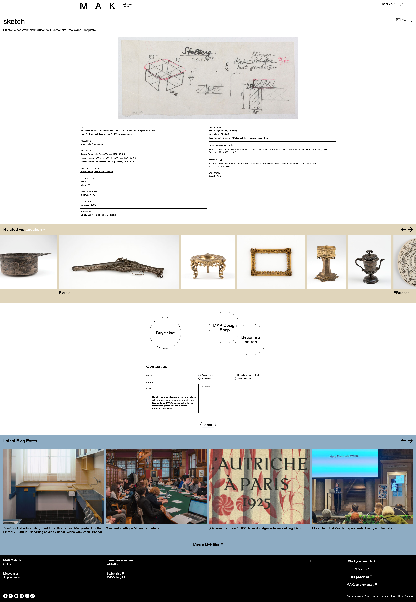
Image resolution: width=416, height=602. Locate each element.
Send (208, 424)
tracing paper (86, 171)
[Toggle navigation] (410, 5)
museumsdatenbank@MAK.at (120, 562)
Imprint (385, 596)
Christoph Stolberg (106, 158)
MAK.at (360, 569)
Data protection (372, 596)
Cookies (409, 596)
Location (33, 229)
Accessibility (397, 596)
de (383, 4)
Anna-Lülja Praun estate (91, 144)
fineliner (109, 171)
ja (393, 4)
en (388, 4)
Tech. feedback (244, 378)
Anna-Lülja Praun (96, 154)
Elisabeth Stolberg (106, 161)
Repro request (208, 375)
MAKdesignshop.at (360, 584)
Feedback (206, 378)
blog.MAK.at (360, 576)
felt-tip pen (99, 171)
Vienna (108, 154)
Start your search (360, 561)
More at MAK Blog (206, 544)
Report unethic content (248, 375)
